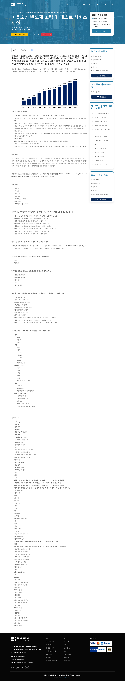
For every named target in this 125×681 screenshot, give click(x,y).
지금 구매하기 (102, 31)
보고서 (75, 4)
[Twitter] (13, 667)
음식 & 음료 (67, 657)
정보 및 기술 (67, 648)
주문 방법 (49, 644)
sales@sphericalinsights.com (24, 662)
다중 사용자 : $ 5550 (100, 21)
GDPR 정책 (49, 654)
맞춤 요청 (35, 34)
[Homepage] (27, 639)
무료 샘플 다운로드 (20, 34)
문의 (104, 4)
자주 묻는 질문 (50, 641)
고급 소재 (66, 641)
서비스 (98, 4)
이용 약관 (49, 657)
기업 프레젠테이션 (51, 660)
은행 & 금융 (67, 660)
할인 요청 (47, 34)
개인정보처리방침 (51, 651)
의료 (65, 644)
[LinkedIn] (27, 667)
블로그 (91, 4)
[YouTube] (22, 667)
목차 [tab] (32, 50)
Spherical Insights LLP (66, 677)
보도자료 (83, 4)
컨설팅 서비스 (50, 648)
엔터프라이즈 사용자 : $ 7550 (102, 26)
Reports (20, 12)
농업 (65, 651)
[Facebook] (18, 667)
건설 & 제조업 (67, 654)
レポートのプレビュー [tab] (20, 50)
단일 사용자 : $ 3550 (100, 19)
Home (13, 12)
